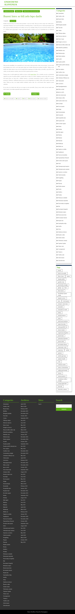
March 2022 (23, 483)
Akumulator (61, 13)
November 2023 (24, 453)
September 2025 (24, 418)
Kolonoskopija (61, 112)
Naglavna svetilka (62, 149)
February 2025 (24, 432)
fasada (68, 276)
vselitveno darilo (43, 98)
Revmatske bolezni (62, 217)
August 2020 (24, 525)
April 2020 (23, 535)
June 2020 (23, 530)
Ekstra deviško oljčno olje (64, 44)
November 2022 (24, 465)
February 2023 (24, 460)
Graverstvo (60, 83)
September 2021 (24, 495)
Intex (25, 98)
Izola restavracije (62, 95)
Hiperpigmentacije (62, 86)
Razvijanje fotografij (63, 209)
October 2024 (24, 441)
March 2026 (23, 406)
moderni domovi (62, 315)
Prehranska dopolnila (63, 200)
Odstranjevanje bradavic (63, 166)
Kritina (59, 126)
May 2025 (23, 425)
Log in (39, 404)
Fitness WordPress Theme (33, 611)
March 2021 (23, 509)
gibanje (59, 287)
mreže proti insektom (63, 321)
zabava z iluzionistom (63, 367)
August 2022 (24, 472)
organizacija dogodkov (63, 332)
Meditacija (60, 143)
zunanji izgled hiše (62, 383)
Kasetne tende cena (62, 100)
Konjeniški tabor (62, 117)
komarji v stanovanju (63, 303)
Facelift (60, 59)
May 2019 (23, 542)
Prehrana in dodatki (62, 197)
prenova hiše (61, 341)
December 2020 (24, 516)
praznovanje (61, 335)
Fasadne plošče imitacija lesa (63, 65)
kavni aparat (66, 301)
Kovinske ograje (62, 123)
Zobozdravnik (61, 260)
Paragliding (60, 177)
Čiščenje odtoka (61, 33)
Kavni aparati (61, 106)
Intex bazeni (32, 98)
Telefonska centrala (62, 240)
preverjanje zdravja (62, 344)
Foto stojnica (61, 69)
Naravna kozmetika (62, 155)
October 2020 (24, 521)
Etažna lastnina (61, 56)
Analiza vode (61, 16)
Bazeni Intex (18, 11)
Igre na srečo (61, 92)
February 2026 (24, 408)
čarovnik (60, 386)
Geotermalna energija (63, 75)
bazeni (18, 98)
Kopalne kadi (61, 120)
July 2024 (23, 446)
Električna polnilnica (63, 47)
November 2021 (24, 493)
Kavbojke (60, 103)
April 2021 (23, 507)
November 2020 (24, 518)
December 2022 (24, 462)
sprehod (60, 353)
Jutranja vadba (61, 97)
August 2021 (24, 497)
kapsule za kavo (61, 298)
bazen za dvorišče (9, 98)
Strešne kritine (61, 237)
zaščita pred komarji (62, 370)
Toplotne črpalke (62, 243)
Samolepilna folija (62, 223)
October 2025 (24, 415)
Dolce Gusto (61, 39)
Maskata (60, 137)
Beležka (60, 22)
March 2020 (23, 537)
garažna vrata (61, 282)
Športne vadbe (61, 234)
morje (59, 318)
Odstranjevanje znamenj (63, 169)
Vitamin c (60, 252)
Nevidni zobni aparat (63, 160)
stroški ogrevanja (62, 356)
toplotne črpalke (61, 358)
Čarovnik (60, 27)
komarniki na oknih (62, 309)
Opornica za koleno (62, 172)
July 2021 (23, 500)
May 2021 (23, 504)
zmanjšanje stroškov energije (62, 379)
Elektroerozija (61, 53)
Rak (59, 206)
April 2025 (23, 427)
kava (59, 301)
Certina (59, 30)
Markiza (60, 135)
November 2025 (24, 413)
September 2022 (24, 469)
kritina (59, 312)
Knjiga (59, 109)
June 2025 (23, 422)
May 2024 (23, 448)
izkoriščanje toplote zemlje (62, 294)
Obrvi (59, 163)
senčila (67, 350)
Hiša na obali (61, 89)
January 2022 (24, 488)
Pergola (60, 180)
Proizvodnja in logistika (63, 203)
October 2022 (24, 467)
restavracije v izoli (62, 347)
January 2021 (24, 514)
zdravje (59, 373)
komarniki (60, 306)
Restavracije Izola (62, 214)
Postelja (60, 195)
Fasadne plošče (61, 61)
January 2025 (24, 434)
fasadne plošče (61, 279)
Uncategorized (61, 249)
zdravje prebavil (61, 376)
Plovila (59, 189)
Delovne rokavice (62, 36)
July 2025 (23, 420)
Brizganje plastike (62, 24)
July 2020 (23, 528)
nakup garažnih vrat (62, 327)
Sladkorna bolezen (62, 232)
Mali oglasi (60, 132)
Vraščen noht (61, 254)
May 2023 (23, 455)
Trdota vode (61, 246)
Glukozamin (61, 80)
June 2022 (23, 476)
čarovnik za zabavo (62, 389)
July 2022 (23, 474)
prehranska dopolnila (63, 338)
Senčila (59, 226)
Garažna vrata (61, 72)
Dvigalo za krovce (62, 42)
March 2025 (23, 429)
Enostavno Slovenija (9, 11)
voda (59, 361)
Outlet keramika (61, 175)
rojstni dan (60, 350)
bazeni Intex (33, 74)
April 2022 (23, 481)
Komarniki (60, 115)
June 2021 (23, 502)
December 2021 (24, 490)
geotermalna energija (63, 285)
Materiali (60, 140)
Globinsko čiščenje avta (63, 78)
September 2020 (24, 523)
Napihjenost (61, 152)
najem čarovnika (62, 324)
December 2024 (24, 436)
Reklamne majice (62, 212)
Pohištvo (60, 192)
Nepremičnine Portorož (63, 157)
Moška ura (60, 146)
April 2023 (23, 458)
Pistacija (60, 183)
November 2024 (24, 439)
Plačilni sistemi (61, 186)
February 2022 (24, 486)
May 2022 (23, 479)
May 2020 (23, 532)
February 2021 (24, 511)
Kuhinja (60, 129)
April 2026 (23, 404)
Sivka (59, 229)
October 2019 (24, 539)
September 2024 (24, 443)
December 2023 (24, 450)
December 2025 (24, 411)
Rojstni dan (60, 220)
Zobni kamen (61, 257)
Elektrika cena (61, 50)
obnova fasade (61, 330)
